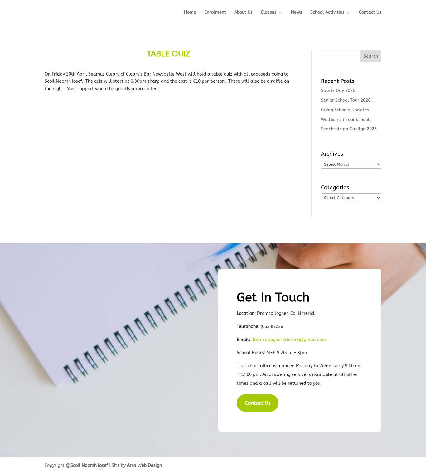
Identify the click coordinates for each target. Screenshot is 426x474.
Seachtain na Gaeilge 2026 (349, 129)
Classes (269, 12)
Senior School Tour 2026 (345, 100)
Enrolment (215, 12)
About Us (243, 12)
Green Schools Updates (345, 110)
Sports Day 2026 (338, 90)
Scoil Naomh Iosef (89, 465)
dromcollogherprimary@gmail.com (288, 339)
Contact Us (370, 12)
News (296, 12)
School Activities (327, 12)
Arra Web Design (144, 465)
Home (190, 12)
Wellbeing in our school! (346, 119)
